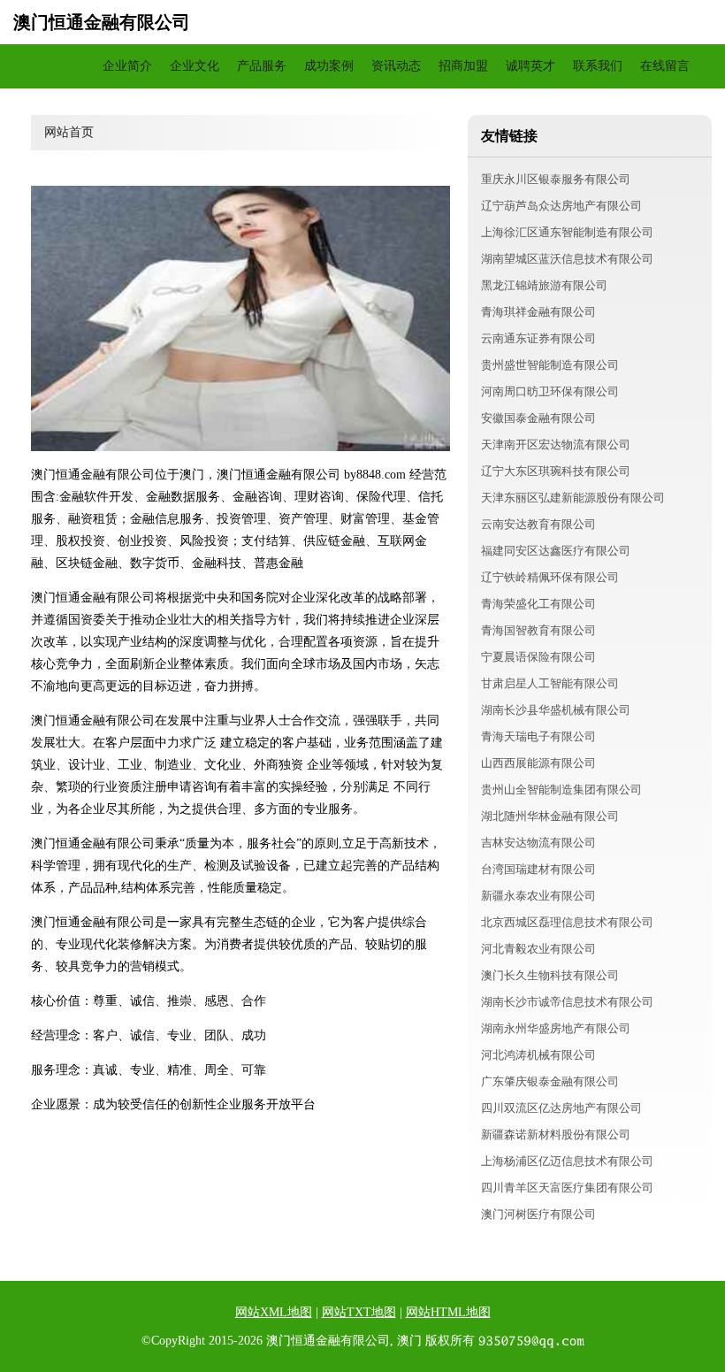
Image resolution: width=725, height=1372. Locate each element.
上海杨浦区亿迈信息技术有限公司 (567, 1161)
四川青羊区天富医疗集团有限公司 (567, 1187)
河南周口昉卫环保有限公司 (550, 391)
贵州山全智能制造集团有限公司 (561, 789)
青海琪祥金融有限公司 (538, 311)
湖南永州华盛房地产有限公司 (555, 1028)
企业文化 (194, 66)
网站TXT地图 (359, 1312)
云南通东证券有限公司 (538, 338)
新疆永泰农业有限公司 (538, 895)
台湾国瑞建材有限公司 (538, 869)
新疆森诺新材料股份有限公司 (555, 1134)
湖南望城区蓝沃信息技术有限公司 (567, 258)
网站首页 (60, 66)
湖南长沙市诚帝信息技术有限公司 (567, 1001)
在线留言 (665, 66)
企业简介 (127, 66)
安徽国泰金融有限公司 (538, 418)
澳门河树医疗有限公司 (538, 1214)
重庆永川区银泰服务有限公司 (555, 179)
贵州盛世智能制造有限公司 (550, 365)
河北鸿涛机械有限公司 (538, 1055)
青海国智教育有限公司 (538, 630)
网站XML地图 (273, 1312)
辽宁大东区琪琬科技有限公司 (555, 471)
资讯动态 (396, 66)
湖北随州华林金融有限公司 (550, 816)
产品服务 (261, 66)
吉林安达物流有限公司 (538, 842)
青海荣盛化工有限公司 (538, 603)
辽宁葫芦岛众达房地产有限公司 (561, 205)
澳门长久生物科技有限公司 (550, 975)
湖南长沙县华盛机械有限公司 (555, 710)
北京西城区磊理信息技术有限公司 (567, 922)
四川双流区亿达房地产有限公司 (561, 1108)
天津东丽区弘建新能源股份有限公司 (573, 497)
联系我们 (597, 66)
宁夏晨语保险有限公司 (538, 656)
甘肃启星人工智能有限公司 (550, 683)
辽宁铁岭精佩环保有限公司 (550, 577)
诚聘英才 (530, 66)
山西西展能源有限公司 (538, 763)
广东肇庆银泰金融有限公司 (550, 1081)
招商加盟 (463, 66)
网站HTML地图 (448, 1312)
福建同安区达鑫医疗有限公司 (555, 550)
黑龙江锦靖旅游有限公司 (544, 285)
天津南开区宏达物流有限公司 (555, 444)
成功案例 (329, 66)
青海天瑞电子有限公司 (538, 736)
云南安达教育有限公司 (538, 524)
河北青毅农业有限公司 (538, 948)
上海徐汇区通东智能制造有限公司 (567, 232)
